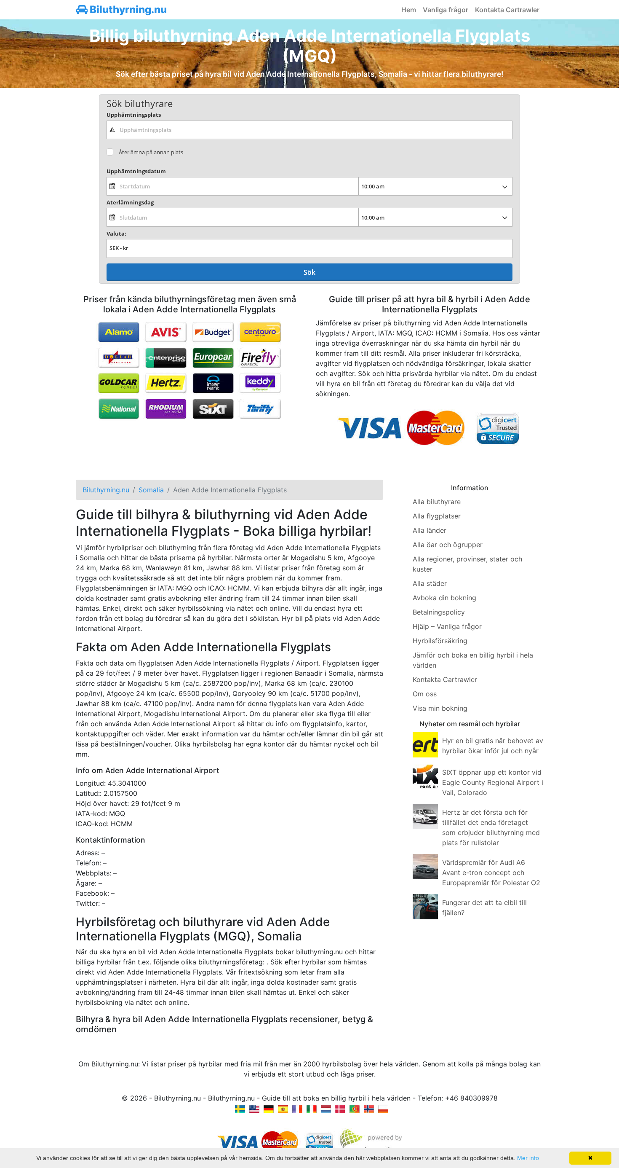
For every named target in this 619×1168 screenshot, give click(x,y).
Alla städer (430, 583)
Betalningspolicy (439, 612)
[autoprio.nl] (326, 1108)
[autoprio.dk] (340, 1108)
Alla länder (429, 530)
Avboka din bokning (444, 597)
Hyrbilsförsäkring (440, 640)
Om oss (425, 694)
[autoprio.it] (312, 1108)
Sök (309, 272)
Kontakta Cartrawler (507, 9)
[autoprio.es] (283, 1108)
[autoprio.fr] (297, 1108)
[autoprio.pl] (383, 1108)
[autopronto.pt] (355, 1108)
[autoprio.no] (369, 1108)
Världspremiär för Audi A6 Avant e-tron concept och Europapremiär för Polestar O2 (491, 872)
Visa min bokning (440, 708)
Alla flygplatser (437, 516)
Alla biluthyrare (437, 501)
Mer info (528, 1158)
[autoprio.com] (254, 1108)
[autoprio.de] (269, 1108)
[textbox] (309, 130)
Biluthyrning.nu (127, 9)
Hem (408, 9)
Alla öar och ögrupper (448, 544)
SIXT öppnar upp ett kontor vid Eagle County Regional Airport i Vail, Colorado (492, 782)
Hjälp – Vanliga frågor (447, 626)
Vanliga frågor (445, 9)
